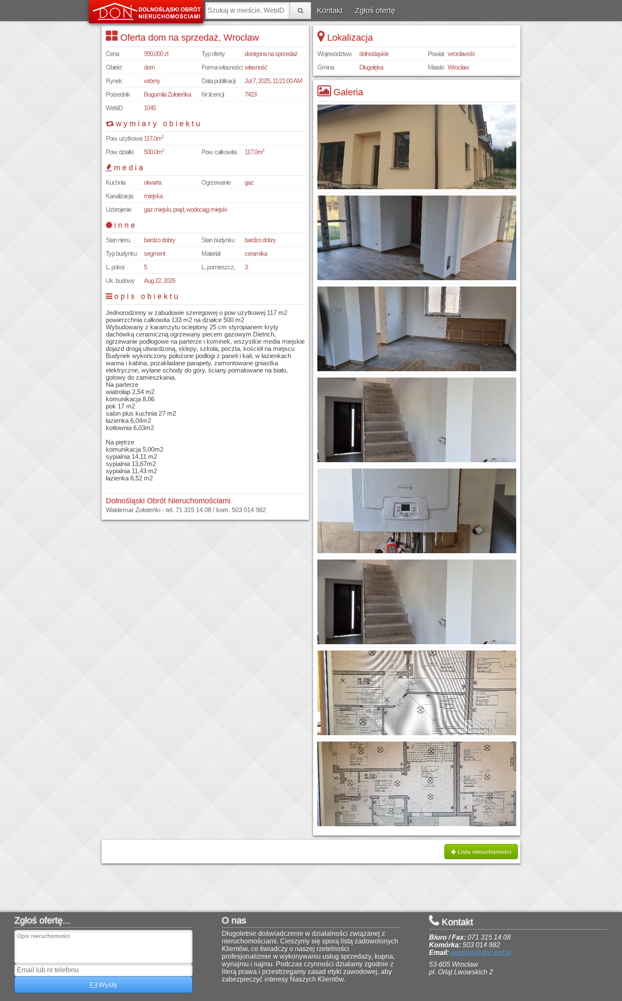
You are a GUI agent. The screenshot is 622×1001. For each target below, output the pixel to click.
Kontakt (330, 10)
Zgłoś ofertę (375, 10)
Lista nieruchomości (483, 851)
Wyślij (107, 984)
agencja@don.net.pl (481, 952)
